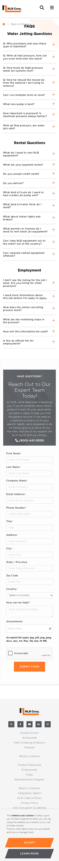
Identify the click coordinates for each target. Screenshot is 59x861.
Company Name (17, 480)
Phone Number (16, 507)
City (9, 548)
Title (9, 521)
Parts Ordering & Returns (29, 742)
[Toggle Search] (42, 8)
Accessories (29, 737)
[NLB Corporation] (3, 24)
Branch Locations (29, 788)
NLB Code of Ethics (29, 798)
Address (12, 535)
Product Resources (29, 764)
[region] (29, 835)
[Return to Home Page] (17, 8)
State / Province (16, 562)
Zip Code (12, 575)
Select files (50, 628)
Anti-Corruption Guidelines (29, 807)
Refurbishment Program (29, 779)
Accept (29, 842)
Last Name (13, 467)
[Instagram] (48, 724)
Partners (29, 747)
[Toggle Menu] (52, 7)
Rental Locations (29, 756)
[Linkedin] (39, 724)
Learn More (29, 853)
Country (12, 589)
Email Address (16, 494)
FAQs (29, 774)
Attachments (14, 621)
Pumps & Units (29, 732)
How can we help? (18, 602)
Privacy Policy (29, 802)
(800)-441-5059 (31, 440)
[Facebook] (20, 724)
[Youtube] (29, 724)
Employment (29, 769)
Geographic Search (29, 793)
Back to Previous (21, 24)
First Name (14, 453)
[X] (11, 724)
